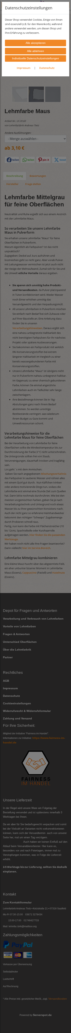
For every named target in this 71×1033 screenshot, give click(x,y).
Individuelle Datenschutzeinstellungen (35, 58)
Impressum (23, 68)
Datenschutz (46, 68)
